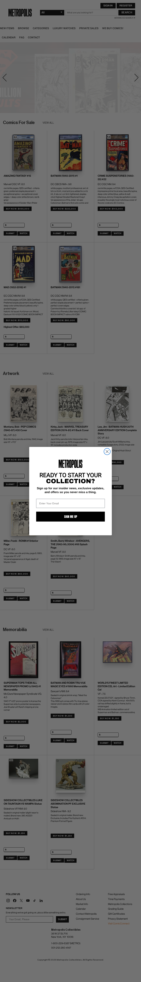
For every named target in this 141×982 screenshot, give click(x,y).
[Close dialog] (107, 451)
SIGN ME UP (70, 516)
